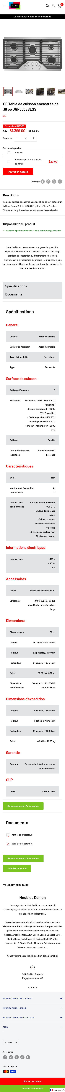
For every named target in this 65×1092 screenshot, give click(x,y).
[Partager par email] (60, 181)
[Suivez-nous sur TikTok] (22, 1057)
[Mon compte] (53, 5)
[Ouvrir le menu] (4, 6)
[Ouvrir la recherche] (47, 5)
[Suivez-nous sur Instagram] (11, 1057)
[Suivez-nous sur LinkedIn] (28, 1057)
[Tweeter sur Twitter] (54, 181)
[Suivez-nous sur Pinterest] (17, 1057)
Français (8, 1042)
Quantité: (7, 138)
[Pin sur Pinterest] (48, 181)
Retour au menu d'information (23, 805)
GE (4, 116)
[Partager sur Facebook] (43, 181)
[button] (57, 1090)
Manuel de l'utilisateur (21, 835)
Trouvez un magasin (18, 171)
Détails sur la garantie (21, 843)
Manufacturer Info (17, 868)
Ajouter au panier (32, 1081)
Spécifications (16, 286)
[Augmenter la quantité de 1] (33, 138)
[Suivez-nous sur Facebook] (5, 1057)
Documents (13, 294)
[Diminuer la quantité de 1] (17, 138)
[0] (59, 6)
